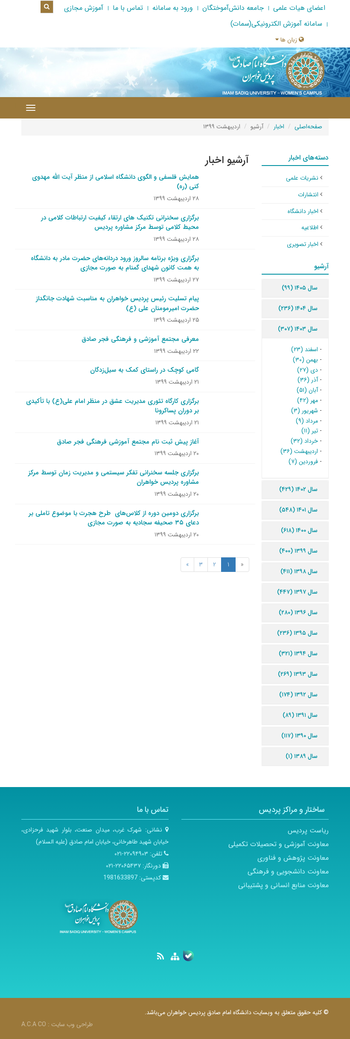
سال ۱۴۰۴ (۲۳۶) (298, 308)
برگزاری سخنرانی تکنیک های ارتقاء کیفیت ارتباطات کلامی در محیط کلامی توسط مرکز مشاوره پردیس (120, 223)
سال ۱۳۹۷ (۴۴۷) (297, 592)
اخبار (279, 126)
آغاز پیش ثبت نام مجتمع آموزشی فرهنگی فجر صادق (128, 442)
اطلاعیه (309, 227)
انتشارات (308, 194)
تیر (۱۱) (309, 430)
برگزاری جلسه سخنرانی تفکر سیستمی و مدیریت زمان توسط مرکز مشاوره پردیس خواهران (113, 478)
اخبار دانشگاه (303, 211)
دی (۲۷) (307, 370)
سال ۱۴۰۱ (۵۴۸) (298, 510)
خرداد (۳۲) (304, 441)
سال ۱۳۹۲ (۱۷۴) (298, 694)
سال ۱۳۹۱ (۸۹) (300, 715)
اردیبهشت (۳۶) (299, 451)
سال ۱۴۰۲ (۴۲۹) (298, 489)
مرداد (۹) (307, 421)
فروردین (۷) (303, 461)
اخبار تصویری (302, 244)
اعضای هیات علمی (299, 8)
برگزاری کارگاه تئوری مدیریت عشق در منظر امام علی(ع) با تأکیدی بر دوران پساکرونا (112, 406)
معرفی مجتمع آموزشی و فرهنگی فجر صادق (140, 339)
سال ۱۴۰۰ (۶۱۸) (299, 530)
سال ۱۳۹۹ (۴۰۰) (298, 551)
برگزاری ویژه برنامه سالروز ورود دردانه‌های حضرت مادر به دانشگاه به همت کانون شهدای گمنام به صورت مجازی (115, 263)
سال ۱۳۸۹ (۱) (302, 756)
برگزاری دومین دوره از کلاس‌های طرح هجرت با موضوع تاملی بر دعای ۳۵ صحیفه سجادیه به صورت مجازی (114, 518)
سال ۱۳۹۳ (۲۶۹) (298, 674)
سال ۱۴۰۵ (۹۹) (300, 288)
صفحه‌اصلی (308, 126)
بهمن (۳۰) (305, 359)
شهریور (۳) (304, 410)
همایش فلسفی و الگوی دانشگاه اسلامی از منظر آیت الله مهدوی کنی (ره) (115, 182)
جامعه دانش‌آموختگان (233, 8)
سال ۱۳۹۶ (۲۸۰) (298, 612)
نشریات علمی (302, 178)
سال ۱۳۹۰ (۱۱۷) (299, 735)
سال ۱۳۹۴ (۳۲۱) (298, 653)
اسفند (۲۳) (304, 349)
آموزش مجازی (83, 8)
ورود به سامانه (172, 8)
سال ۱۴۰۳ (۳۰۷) (298, 329)
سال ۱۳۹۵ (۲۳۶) (297, 633)
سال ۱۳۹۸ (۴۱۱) (299, 571)
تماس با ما (128, 8)
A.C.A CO (33, 1024)
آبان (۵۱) (307, 390)
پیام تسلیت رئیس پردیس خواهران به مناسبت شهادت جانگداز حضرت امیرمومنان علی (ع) (117, 303)
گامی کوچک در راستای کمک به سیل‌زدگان (144, 370)
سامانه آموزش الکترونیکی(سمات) (276, 23)
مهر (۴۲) (307, 400)
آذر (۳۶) (308, 380)
